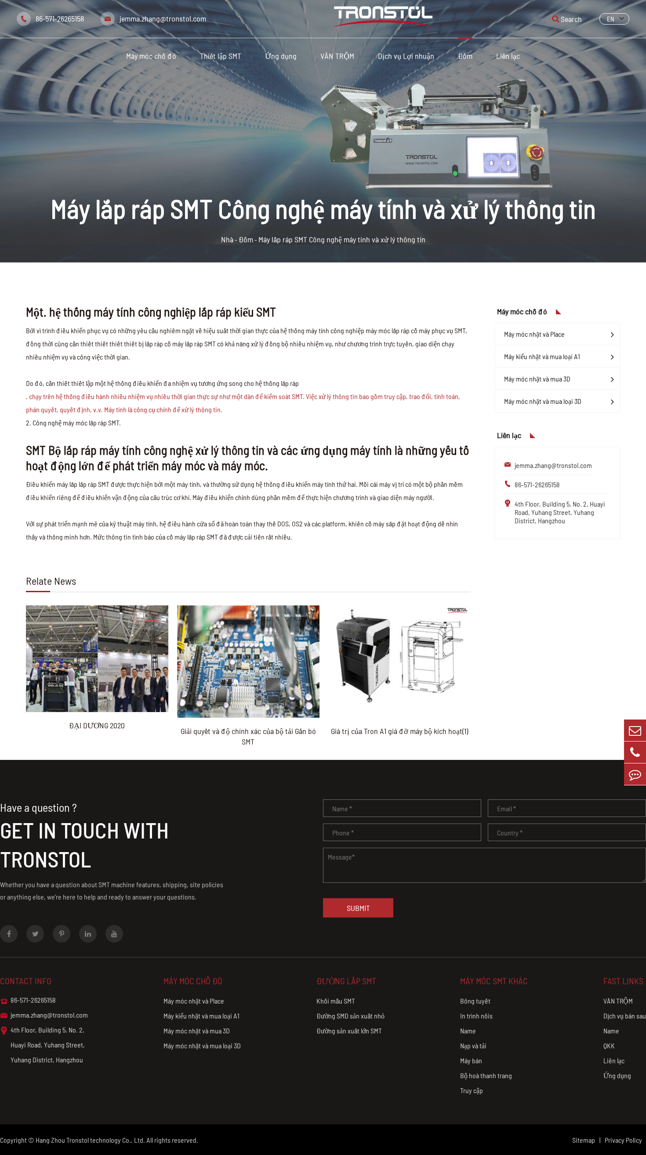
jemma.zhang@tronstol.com (163, 18)
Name (468, 1030)
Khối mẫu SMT (335, 1001)
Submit (358, 908)
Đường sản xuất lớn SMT (349, 1030)
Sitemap (583, 1140)
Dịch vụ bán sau (624, 1015)
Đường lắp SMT (346, 980)
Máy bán (471, 1060)
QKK (609, 1045)
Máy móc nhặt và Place (534, 334)
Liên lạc (508, 56)
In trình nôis (476, 1015)
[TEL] (635, 752)
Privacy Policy (623, 1140)
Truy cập (471, 1090)
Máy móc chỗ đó (151, 56)
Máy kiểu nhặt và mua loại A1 (542, 356)
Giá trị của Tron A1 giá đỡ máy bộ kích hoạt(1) (399, 731)
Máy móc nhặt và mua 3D (537, 378)
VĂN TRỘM (337, 56)
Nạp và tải (473, 1045)
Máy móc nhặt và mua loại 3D (542, 401)
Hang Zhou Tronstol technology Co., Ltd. (90, 1140)
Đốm (465, 56)
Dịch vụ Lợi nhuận (406, 56)
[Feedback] (635, 774)
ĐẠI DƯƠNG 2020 (97, 725)
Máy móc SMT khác (494, 980)
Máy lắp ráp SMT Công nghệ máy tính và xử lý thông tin (341, 239)
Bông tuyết (475, 1001)
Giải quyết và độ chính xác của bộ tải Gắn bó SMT (248, 736)
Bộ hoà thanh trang (486, 1075)
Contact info (25, 980)
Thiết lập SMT (220, 56)
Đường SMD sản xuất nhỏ (350, 1015)
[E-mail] (635, 730)
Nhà (227, 239)
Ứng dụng (281, 56)
